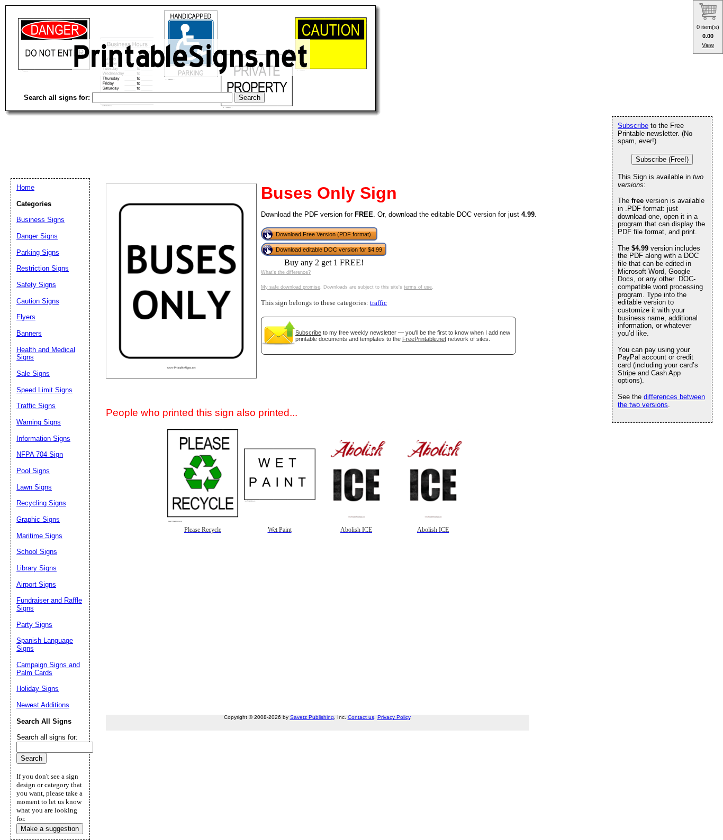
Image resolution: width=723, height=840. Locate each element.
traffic (378, 303)
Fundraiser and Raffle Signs (49, 604)
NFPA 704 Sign (39, 454)
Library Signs (36, 568)
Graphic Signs (38, 519)
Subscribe (308, 332)
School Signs (36, 552)
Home (25, 187)
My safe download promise (290, 287)
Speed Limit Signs (44, 390)
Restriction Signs (42, 268)
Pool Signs (33, 471)
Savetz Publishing (312, 717)
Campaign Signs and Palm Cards (48, 669)
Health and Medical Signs (45, 354)
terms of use (418, 287)
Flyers (25, 317)
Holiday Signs (37, 689)
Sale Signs (33, 373)
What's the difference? (286, 272)
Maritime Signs (39, 536)
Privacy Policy (393, 717)
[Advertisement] (198, 137)
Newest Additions (42, 705)
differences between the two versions (661, 401)
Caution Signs (37, 301)
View (708, 45)
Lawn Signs (34, 487)
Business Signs (40, 220)
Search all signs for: (47, 737)
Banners (29, 333)
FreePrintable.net (424, 339)
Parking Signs (37, 252)
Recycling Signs (41, 503)
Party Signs (34, 625)
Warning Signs (38, 422)
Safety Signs (36, 285)
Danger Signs (37, 236)
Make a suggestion (50, 829)
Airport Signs (36, 584)
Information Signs (43, 438)
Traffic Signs (36, 406)
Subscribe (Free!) (662, 159)
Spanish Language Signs (44, 644)
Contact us (361, 717)
